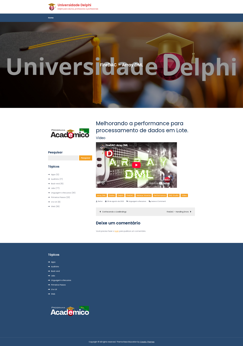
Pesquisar (55, 152)
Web (53, 206)
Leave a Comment (158, 201)
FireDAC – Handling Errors (178, 211)
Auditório (55, 179)
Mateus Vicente (144, 195)
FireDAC (130, 195)
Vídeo (184, 195)
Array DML (101, 195)
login (117, 231)
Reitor (100, 201)
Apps (53, 174)
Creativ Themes (147, 342)
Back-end (55, 183)
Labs (53, 188)
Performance (160, 195)
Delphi (120, 195)
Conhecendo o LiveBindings (114, 211)
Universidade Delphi (74, 5)
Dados (112, 195)
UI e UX (54, 202)
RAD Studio (173, 195)
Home (51, 17)
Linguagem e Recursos (137, 201)
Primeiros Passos (58, 197)
